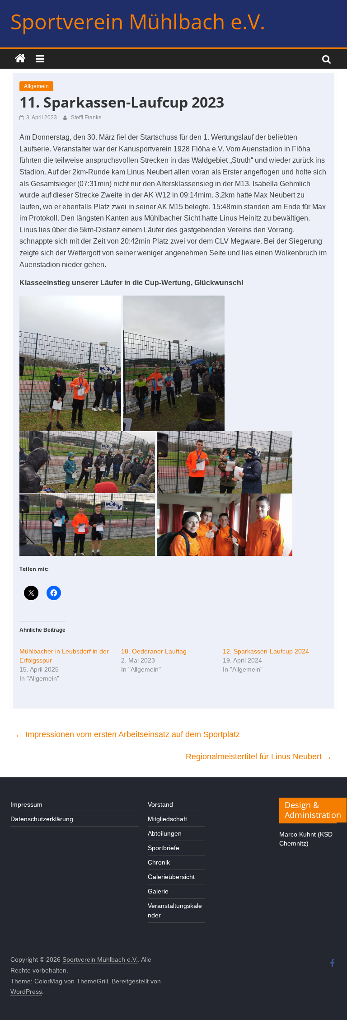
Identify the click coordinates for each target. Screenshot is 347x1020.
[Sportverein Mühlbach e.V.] (20, 58)
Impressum (26, 804)
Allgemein (36, 86)
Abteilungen (165, 833)
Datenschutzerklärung (41, 819)
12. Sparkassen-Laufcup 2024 (266, 651)
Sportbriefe (163, 847)
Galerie (158, 891)
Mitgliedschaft (167, 819)
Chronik (159, 862)
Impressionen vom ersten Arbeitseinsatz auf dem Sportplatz (127, 734)
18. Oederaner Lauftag (154, 651)
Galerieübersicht (171, 876)
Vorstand (160, 804)
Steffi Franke (86, 117)
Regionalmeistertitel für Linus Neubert (259, 756)
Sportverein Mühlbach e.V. (137, 21)
